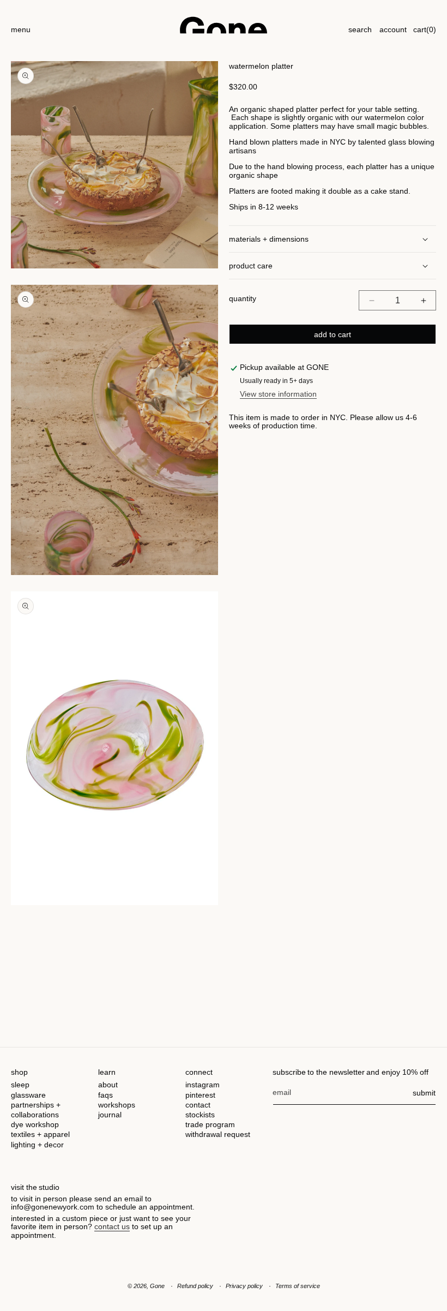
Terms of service (297, 1286)
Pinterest (200, 1095)
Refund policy (195, 1286)
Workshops (116, 1104)
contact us (112, 1226)
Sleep (20, 1084)
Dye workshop (35, 1124)
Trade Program (210, 1124)
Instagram (202, 1084)
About (108, 1084)
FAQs (105, 1095)
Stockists (200, 1114)
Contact (197, 1104)
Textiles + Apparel (40, 1134)
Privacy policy (244, 1286)
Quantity (242, 299)
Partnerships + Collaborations (36, 1109)
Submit (424, 1092)
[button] (21, 25)
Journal (110, 1114)
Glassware (28, 1095)
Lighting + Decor (37, 1144)
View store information (278, 394)
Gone (157, 1286)
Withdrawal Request (217, 1134)
